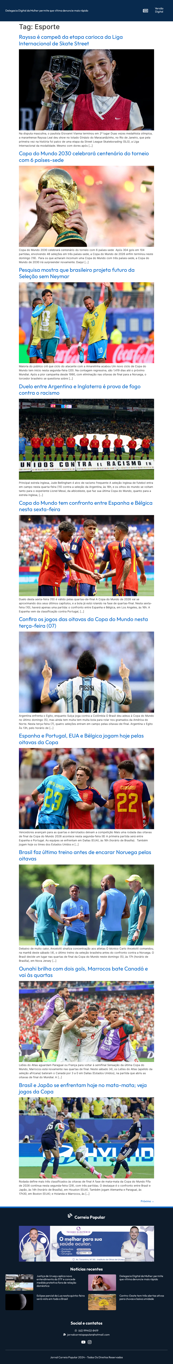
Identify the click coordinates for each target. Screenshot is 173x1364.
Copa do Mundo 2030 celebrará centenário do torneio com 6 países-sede (84, 156)
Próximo (147, 1201)
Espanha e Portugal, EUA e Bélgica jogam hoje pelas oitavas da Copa (81, 738)
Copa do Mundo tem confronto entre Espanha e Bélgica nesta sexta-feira (86, 506)
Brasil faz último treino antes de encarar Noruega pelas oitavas (85, 855)
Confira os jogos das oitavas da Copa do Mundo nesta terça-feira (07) (83, 622)
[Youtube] (83, 1342)
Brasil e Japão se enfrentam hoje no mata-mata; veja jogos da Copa (83, 1088)
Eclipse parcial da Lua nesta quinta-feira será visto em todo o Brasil (61, 1297)
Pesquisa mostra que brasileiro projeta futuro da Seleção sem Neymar (77, 273)
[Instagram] (90, 1342)
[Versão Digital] (145, 10)
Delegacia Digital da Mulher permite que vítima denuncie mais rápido (141, 1277)
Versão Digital (159, 10)
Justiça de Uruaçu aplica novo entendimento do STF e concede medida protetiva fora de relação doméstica (56, 1280)
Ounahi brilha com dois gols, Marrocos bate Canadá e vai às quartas (83, 971)
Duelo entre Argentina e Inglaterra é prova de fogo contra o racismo (80, 389)
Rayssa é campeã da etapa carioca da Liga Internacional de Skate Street (71, 40)
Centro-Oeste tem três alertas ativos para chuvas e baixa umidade (141, 1297)
